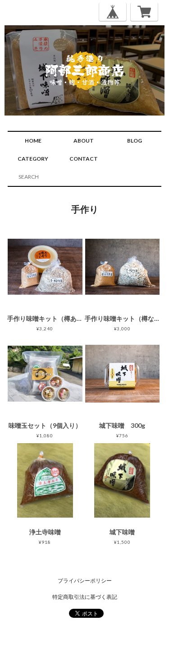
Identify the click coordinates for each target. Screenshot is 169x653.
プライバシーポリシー (85, 580)
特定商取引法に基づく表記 (84, 596)
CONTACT (83, 158)
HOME (33, 140)
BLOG (134, 140)
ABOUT (83, 140)
